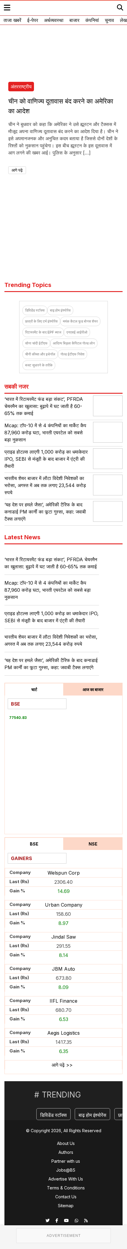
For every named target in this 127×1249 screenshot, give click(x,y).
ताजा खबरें (12, 20)
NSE (93, 843)
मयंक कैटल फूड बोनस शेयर (80, 321)
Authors (65, 1152)
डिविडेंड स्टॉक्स (35, 310)
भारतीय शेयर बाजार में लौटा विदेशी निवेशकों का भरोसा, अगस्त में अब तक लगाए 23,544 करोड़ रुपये (45, 485)
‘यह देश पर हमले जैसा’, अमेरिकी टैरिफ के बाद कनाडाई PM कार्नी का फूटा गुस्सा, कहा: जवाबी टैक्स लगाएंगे (45, 512)
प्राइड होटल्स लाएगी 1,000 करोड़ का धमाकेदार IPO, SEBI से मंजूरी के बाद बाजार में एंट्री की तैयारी (46, 459)
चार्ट (34, 689)
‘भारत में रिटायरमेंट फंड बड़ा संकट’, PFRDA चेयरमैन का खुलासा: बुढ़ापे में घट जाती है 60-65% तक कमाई (43, 406)
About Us (66, 1143)
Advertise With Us (65, 1178)
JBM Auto (63, 969)
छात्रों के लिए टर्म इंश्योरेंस (41, 321)
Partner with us (65, 1161)
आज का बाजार (93, 689)
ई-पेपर (32, 20)
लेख (123, 20)
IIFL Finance (63, 1001)
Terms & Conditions (66, 1187)
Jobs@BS (65, 1170)
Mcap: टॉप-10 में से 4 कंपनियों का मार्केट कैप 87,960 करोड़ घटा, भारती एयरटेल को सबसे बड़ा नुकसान (45, 432)
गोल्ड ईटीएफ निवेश (72, 354)
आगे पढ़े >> (62, 1065)
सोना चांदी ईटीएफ (36, 343)
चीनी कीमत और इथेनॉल (40, 354)
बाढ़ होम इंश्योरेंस (60, 310)
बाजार (74, 20)
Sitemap (66, 1205)
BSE (34, 843)
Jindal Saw (63, 937)
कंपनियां (92, 20)
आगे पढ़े (17, 170)
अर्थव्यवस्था (54, 20)
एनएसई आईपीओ (76, 332)
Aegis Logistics (63, 1033)
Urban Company (63, 905)
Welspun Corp (64, 873)
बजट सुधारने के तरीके (39, 365)
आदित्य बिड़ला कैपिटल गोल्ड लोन (74, 343)
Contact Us (65, 1196)
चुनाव (109, 20)
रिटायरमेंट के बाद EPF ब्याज (43, 332)
